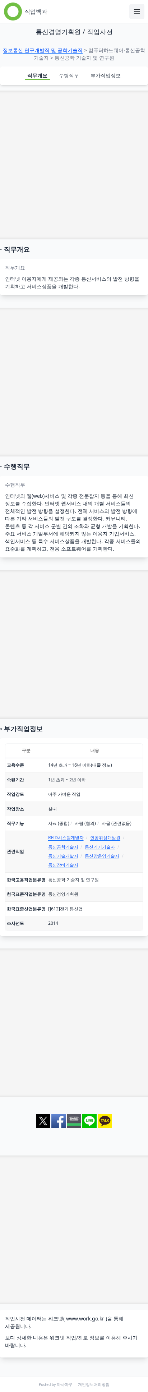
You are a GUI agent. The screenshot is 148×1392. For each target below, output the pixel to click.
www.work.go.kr (85, 1318)
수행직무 (69, 75)
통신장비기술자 (63, 865)
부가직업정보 (106, 75)
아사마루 (65, 1384)
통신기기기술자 (100, 847)
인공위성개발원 (105, 838)
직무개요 (37, 75)
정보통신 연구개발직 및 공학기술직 (43, 50)
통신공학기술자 (63, 847)
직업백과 (35, 11)
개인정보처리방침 (94, 1384)
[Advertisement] (74, 165)
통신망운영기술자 (102, 856)
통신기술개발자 (63, 856)
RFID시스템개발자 (66, 838)
